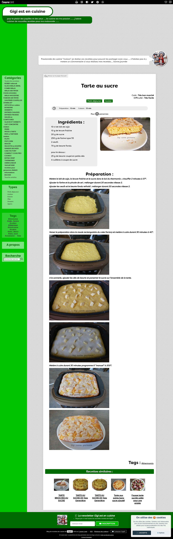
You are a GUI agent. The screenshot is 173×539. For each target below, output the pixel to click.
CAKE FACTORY (10, 151)
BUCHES (8, 175)
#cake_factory (13, 221)
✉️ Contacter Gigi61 (118, 531)
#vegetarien (10, 236)
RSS (91, 531)
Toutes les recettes (12, 81)
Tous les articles (11, 177)
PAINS (7, 129)
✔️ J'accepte (142, 533)
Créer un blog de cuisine (107, 535)
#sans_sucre (13, 234)
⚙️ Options (160, 533)
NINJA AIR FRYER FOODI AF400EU (11, 92)
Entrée (10, 197)
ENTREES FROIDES (12, 115)
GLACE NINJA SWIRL (13, 86)
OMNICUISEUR (10, 163)
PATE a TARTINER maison (11, 135)
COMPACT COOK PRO (13, 153)
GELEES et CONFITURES (9, 118)
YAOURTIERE (10, 165)
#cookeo (13, 223)
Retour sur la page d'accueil (57, 76)
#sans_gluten (13, 231)
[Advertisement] (86, 40)
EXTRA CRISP (10, 158)
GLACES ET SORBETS (13, 122)
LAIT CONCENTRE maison (11, 125)
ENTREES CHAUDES (12, 112)
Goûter (10, 194)
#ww (19, 236)
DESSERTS (8, 110)
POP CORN (9, 141)
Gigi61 (70, 531)
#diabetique (13, 225)
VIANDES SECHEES (12, 148)
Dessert (10, 201)
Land (83, 531)
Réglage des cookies (101, 531)
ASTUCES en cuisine (12, 105)
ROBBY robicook (11, 83)
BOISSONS (9, 107)
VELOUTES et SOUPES (13, 146)
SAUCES (8, 144)
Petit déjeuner (13, 192)
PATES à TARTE (10, 132)
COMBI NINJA (10, 88)
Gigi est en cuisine (27, 11)
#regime (13, 229)
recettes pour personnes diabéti (10, 169)
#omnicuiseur (13, 227)
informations (9, 172)
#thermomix (13, 219)
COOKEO (8, 156)
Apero (10, 204)
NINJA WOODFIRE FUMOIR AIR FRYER (11, 96)
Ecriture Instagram (86, 537)
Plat (9, 199)
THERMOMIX (10, 160)
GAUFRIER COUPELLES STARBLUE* (13, 101)
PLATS (7, 139)
